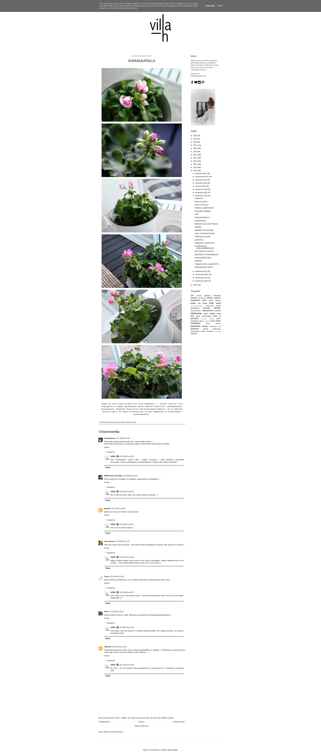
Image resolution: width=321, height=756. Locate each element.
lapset (218, 306)
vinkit (216, 331)
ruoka (218, 321)
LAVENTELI (199, 240)
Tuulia (106, 576)
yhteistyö (194, 333)
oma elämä (209, 313)
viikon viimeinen (207, 331)
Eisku (106, 612)
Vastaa (106, 447)
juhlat (211, 300)
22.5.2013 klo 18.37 (118, 508)
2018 (195, 155)
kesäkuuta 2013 (201, 192)
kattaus (218, 300)
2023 (195, 139)
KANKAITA (199, 198)
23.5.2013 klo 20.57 (126, 592)
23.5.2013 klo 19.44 (117, 576)
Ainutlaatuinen (109, 438)
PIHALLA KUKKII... (202, 202)
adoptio (199, 295)
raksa (201, 321)
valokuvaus (216, 329)
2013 (195, 171)
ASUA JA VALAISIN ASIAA (205, 233)
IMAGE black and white (113, 476)
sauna (208, 323)
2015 (195, 164)
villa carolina (109, 541)
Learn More (210, 6)
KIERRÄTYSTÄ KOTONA (204, 230)
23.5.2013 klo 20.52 (126, 456)
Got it (219, 6)
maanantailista (196, 310)
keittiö (193, 303)
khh (199, 303)
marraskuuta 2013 (202, 177)
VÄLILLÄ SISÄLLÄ (201, 205)
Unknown (107, 647)
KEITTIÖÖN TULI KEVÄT (204, 251)
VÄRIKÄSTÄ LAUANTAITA (204, 243)
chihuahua (217, 296)
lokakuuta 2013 (201, 180)
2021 (195, 145)
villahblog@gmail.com (198, 76)
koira (205, 303)
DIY (192, 295)
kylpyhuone (210, 306)
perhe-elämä (206, 316)
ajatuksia (207, 296)
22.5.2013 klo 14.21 (130, 476)
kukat (218, 303)
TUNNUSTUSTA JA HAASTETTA (207, 264)
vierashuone (195, 331)
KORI (197, 214)
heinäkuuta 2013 (201, 189)
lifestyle (217, 308)
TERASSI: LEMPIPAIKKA (204, 208)
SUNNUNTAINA (200, 221)
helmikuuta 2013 (201, 278)
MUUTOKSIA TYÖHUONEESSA (206, 255)
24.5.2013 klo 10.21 (116, 612)
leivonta (206, 308)
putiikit (218, 318)
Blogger (175, 750)
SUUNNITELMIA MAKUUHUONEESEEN (204, 247)
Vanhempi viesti (179, 722)
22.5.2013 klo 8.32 (123, 438)
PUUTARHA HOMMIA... (203, 211)
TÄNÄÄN (198, 227)
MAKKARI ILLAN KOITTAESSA (206, 224)
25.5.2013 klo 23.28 (126, 627)
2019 (195, 152)
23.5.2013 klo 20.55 (126, 557)
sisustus (128, 422)
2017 (195, 158)
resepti (212, 321)
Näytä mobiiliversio (142, 726)
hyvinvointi (202, 298)
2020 (195, 148)
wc (220, 331)
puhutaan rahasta (207, 318)
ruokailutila (195, 323)
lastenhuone (195, 308)
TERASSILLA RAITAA (203, 237)
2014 (195, 167)
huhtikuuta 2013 (201, 271)
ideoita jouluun (214, 298)
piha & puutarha (119, 422)
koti (108, 422)
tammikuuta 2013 (201, 281)
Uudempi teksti (104, 722)
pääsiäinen (194, 321)
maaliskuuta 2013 (202, 274)
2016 (195, 161)
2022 (195, 142)
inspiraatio (195, 300)
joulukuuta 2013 (201, 173)
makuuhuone (207, 310)
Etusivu (141, 722)
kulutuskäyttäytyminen (197, 306)
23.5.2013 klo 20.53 (126, 492)
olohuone (196, 313)
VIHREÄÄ (198, 261)
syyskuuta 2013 (201, 183)
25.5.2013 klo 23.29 (126, 665)
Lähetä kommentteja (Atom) (113, 732)
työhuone (195, 329)
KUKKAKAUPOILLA (202, 217)
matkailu (218, 311)
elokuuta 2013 (200, 186)
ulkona (205, 329)
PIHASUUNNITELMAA (203, 258)
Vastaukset (111, 452)
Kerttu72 (107, 508)
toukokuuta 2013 (201, 196)
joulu (204, 300)
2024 (195, 136)
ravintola (206, 321)
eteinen (194, 298)
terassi (134, 422)
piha (111, 422)
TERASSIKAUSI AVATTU (204, 267)
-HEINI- (113, 456)
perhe (198, 316)
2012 (195, 285)
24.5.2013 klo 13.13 (119, 647)
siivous (218, 323)
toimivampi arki (215, 326)
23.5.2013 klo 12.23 (122, 541)
